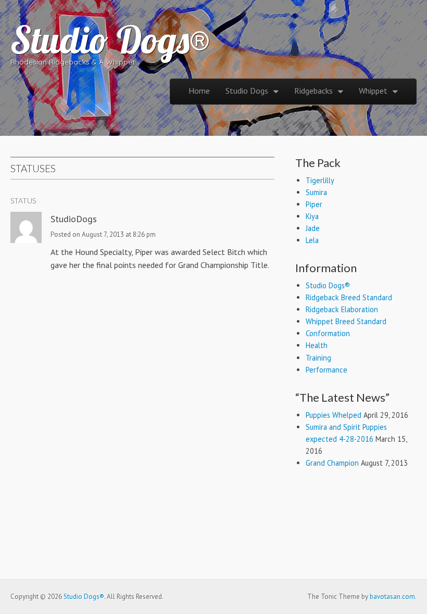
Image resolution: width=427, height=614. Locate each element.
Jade (313, 228)
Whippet (373, 90)
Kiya (312, 216)
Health (317, 345)
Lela (312, 240)
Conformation (328, 333)
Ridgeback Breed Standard (349, 297)
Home (199, 90)
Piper (314, 204)
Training (318, 358)
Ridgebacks (313, 90)
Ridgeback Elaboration (342, 309)
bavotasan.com (392, 596)
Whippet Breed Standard (346, 321)
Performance (326, 370)
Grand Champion (332, 463)
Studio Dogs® (110, 39)
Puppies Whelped (333, 415)
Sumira (316, 192)
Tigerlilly (320, 180)
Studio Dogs (246, 90)
